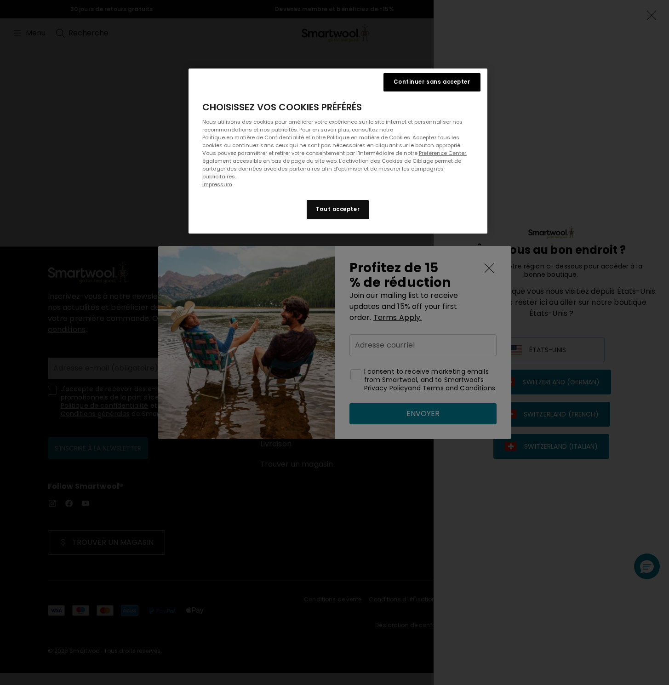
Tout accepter (338, 209)
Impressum (217, 184)
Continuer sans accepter (432, 82)
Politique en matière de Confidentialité (253, 137)
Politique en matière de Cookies (368, 137)
